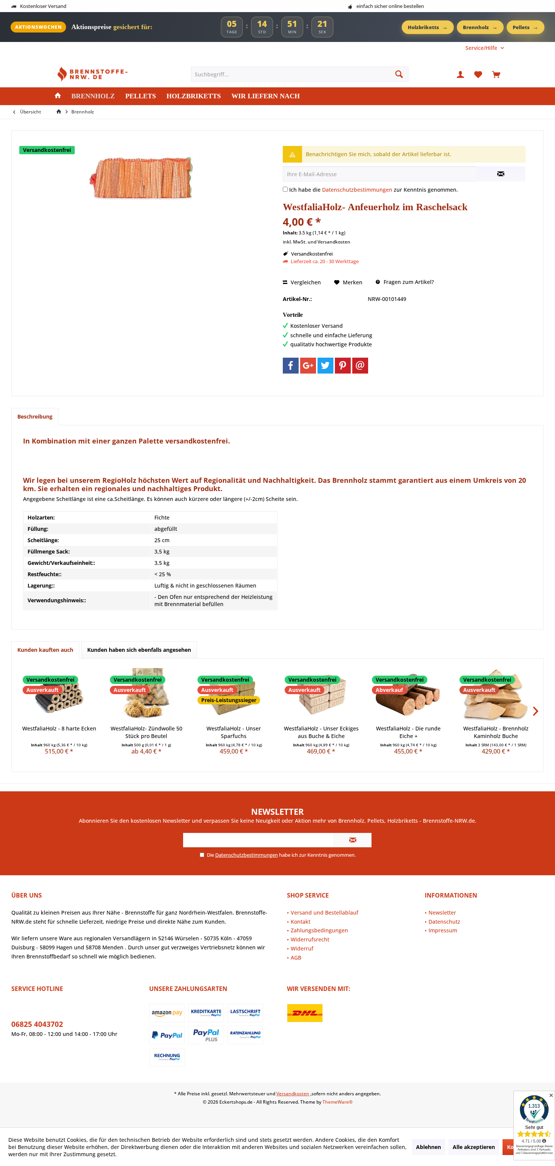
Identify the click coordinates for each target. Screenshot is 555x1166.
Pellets (525, 27)
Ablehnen (428, 1146)
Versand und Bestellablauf (324, 912)
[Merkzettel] (478, 74)
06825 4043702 (37, 1024)
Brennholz (480, 27)
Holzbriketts (428, 27)
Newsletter (442, 912)
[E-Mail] (360, 366)
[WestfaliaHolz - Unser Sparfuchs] (234, 694)
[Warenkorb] (496, 74)
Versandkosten (292, 1093)
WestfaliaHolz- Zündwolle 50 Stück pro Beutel (146, 732)
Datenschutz (444, 921)
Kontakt (300, 921)
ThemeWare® (337, 1102)
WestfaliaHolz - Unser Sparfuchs (234, 732)
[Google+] (308, 366)
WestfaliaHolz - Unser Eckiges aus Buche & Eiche (321, 732)
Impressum (443, 930)
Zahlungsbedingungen (319, 930)
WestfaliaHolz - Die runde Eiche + (408, 732)
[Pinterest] (343, 366)
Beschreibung (34, 416)
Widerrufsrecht (310, 939)
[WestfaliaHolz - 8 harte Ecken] (59, 694)
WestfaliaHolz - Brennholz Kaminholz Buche (496, 732)
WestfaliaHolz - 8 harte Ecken (59, 728)
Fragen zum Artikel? (408, 281)
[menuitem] (482, 48)
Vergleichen (305, 282)
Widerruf (302, 948)
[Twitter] (325, 366)
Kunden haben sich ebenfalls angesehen (139, 649)
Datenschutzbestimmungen (357, 189)
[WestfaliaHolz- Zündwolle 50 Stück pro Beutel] (146, 694)
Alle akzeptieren (474, 1146)
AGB (296, 957)
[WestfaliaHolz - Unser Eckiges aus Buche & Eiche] (321, 694)
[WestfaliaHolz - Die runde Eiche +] (408, 694)
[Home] (58, 96)
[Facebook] (291, 366)
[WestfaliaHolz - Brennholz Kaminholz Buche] (496, 694)
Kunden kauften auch (45, 649)
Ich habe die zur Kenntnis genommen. (373, 189)
